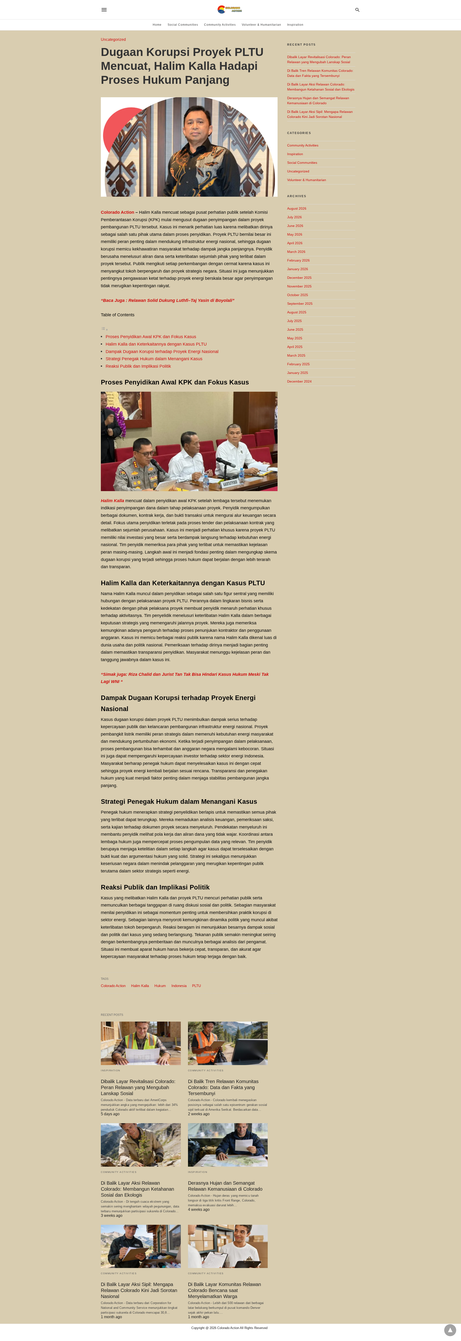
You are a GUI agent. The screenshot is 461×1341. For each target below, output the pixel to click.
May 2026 (294, 234)
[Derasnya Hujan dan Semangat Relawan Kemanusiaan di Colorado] (228, 1145)
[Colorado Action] (230, 9)
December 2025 (299, 278)
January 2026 (297, 269)
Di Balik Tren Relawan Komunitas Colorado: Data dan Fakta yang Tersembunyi (223, 1087)
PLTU (196, 986)
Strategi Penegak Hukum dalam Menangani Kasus (154, 358)
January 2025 (297, 373)
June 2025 (295, 329)
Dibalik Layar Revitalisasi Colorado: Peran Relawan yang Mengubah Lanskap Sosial (138, 1087)
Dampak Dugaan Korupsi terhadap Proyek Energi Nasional (162, 351)
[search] (357, 9)
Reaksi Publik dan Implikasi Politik (138, 366)
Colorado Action (117, 212)
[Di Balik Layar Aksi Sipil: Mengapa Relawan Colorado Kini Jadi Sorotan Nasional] (141, 1246)
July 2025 (294, 321)
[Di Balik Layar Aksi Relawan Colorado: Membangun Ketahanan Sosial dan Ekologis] (141, 1145)
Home (157, 24)
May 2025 (294, 338)
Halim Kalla (140, 986)
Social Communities (183, 24)
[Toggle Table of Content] (104, 329)
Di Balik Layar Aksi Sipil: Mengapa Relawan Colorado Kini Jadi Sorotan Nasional (139, 1290)
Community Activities (220, 24)
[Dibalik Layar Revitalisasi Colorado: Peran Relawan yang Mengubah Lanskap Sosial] (141, 1043)
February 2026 (298, 260)
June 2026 (295, 226)
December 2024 (299, 381)
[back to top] (450, 1330)
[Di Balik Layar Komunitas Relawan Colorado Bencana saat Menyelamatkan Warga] (228, 1246)
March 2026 (296, 252)
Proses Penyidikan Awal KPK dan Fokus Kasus (151, 336)
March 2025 (296, 355)
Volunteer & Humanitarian (261, 24)
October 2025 (297, 295)
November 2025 (299, 286)
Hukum (160, 986)
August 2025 (296, 312)
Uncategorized (113, 39)
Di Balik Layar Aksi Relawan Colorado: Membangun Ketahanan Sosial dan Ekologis (137, 1189)
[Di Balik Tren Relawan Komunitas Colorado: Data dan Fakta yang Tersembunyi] (228, 1043)
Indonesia (179, 986)
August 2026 (296, 208)
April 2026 (295, 243)
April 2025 (295, 347)
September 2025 (300, 303)
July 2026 (294, 217)
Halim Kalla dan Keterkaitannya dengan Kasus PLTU (156, 344)
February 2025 (298, 364)
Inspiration (295, 24)
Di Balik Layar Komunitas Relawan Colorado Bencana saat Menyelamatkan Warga (224, 1290)
